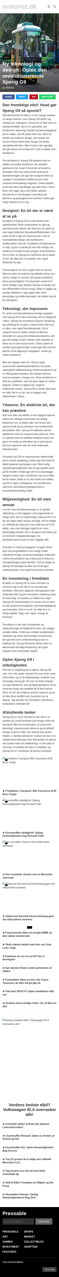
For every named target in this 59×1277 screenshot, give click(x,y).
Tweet (22, 97)
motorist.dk (20, 6)
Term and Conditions (13, 1261)
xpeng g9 (19, 681)
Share (8, 97)
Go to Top (49, 1269)
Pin (33, 97)
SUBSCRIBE (44, 1221)
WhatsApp (47, 97)
